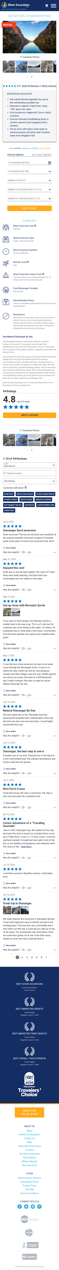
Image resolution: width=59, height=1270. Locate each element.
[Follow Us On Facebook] (19, 1206)
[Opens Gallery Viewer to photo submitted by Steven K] (9, 67)
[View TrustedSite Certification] (29, 1257)
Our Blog (29, 1150)
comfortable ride (45, 505)
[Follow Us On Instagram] (33, 1206)
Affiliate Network (29, 1161)
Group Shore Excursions (29, 1146)
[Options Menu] (54, 552)
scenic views (10, 499)
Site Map (29, 1189)
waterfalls (9, 510)
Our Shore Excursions (29, 1153)
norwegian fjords (13, 505)
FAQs (29, 1142)
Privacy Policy (29, 1185)
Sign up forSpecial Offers (29, 1112)
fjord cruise (26, 499)
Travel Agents (29, 1157)
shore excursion (25, 494)
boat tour (8, 494)
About (29, 1130)
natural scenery (43, 499)
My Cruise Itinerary (42, 155)
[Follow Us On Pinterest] (39, 1206)
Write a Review (49, 86)
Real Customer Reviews (29, 1178)
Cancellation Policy (29, 1181)
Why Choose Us (29, 1165)
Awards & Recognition (29, 1134)
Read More (26, 846)
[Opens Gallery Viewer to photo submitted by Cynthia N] (34, 67)
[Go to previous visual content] (27, 77)
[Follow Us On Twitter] (26, 1206)
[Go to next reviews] (46, 957)
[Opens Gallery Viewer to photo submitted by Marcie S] (21, 67)
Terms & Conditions (29, 1193)
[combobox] (29, 465)
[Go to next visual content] (32, 77)
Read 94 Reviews (30, 86)
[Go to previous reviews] (13, 957)
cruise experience (45, 494)
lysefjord (29, 505)
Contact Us (29, 1138)
